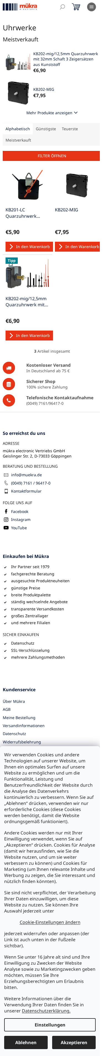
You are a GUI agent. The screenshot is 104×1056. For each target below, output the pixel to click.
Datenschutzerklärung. (46, 1011)
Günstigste (46, 128)
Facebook (19, 511)
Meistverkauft (18, 140)
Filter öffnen (52, 155)
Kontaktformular (26, 491)
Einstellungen (50, 1025)
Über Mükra (14, 701)
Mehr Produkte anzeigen (49, 112)
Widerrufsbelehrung (22, 741)
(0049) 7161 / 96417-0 (30, 483)
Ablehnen (26, 1042)
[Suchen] (62, 6)
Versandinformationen (24, 725)
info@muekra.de (26, 474)
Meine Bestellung (19, 717)
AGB (7, 709)
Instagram (21, 519)
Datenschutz (14, 733)
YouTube (19, 527)
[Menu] (91, 6)
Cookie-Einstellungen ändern (50, 922)
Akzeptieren (74, 1042)
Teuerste (70, 128)
